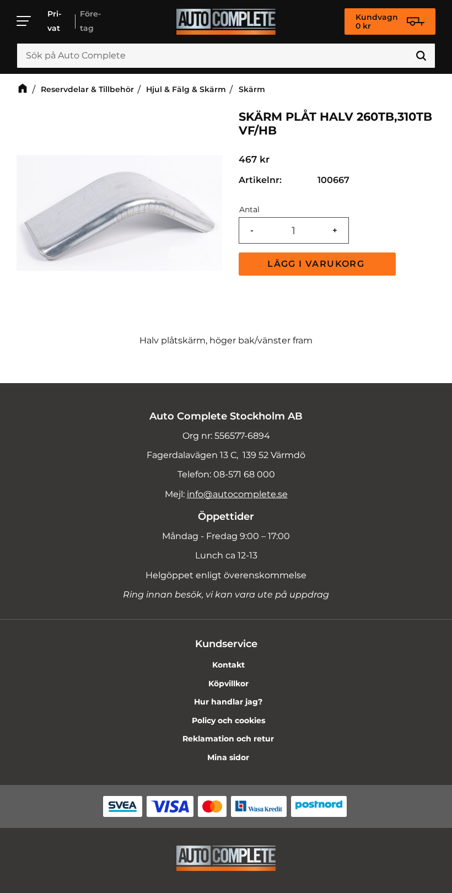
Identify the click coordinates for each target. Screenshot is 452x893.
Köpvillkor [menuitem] (228, 683)
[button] (24, 21)
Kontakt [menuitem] (228, 665)
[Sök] (421, 56)
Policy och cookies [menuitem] (228, 720)
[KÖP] (317, 264)
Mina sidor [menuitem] (228, 757)
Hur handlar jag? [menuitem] (228, 702)
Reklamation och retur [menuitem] (228, 739)
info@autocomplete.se (237, 494)
